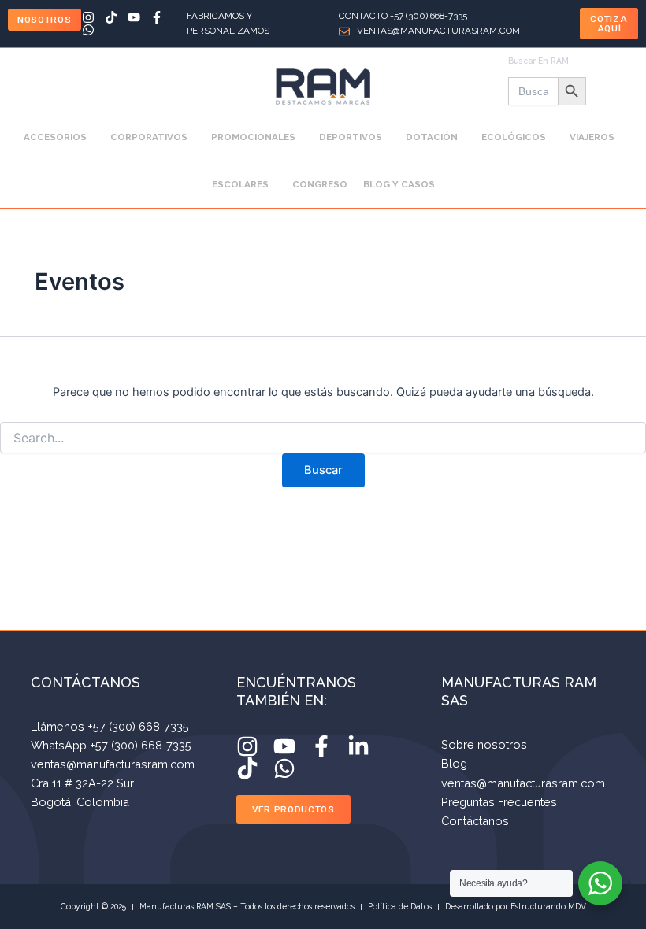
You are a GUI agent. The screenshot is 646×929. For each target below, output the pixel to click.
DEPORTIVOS (350, 136)
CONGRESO (319, 184)
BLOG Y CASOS (399, 184)
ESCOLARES (240, 184)
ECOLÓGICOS (513, 136)
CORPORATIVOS (148, 136)
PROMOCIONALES (253, 136)
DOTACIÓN (432, 136)
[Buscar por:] (323, 438)
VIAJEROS (592, 136)
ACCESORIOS (55, 136)
